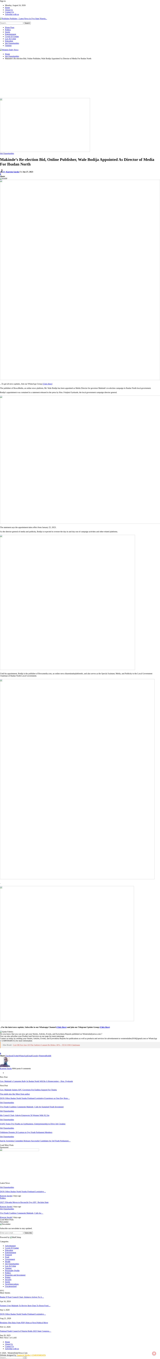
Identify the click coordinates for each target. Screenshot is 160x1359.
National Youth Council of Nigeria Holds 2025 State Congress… (25, 1331)
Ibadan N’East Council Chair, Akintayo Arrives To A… (22, 1297)
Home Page (9, 27)
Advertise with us (12, 14)
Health (7, 1261)
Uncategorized (10, 1286)
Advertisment (10, 1246)
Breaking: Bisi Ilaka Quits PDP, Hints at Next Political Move (24, 1323)
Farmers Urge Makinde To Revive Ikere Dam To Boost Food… (25, 1306)
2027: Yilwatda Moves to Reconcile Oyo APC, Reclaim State (24, 1202)
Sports (7, 32)
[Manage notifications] (154, 1353)
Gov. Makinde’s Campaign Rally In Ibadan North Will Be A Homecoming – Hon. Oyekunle (36, 1081)
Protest (7, 1277)
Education (9, 41)
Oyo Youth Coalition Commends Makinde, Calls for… (21, 1213)
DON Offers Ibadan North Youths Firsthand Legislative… (23, 1192)
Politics (8, 30)
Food (7, 1257)
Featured (8, 1255)
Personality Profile (12, 1270)
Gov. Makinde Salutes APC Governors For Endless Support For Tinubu (28, 1090)
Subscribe (28, 1233)
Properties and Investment (15, 1275)
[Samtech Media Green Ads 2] (67, 669)
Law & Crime (10, 39)
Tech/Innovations (12, 1284)
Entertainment (10, 34)
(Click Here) (47, 384)
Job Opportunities (12, 43)
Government (10, 1259)
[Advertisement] (80, 79)
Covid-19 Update (12, 36)
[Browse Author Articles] (5, 1066)
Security (8, 1280)
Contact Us (9, 12)
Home (7, 8)
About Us (9, 10)
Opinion (8, 45)
